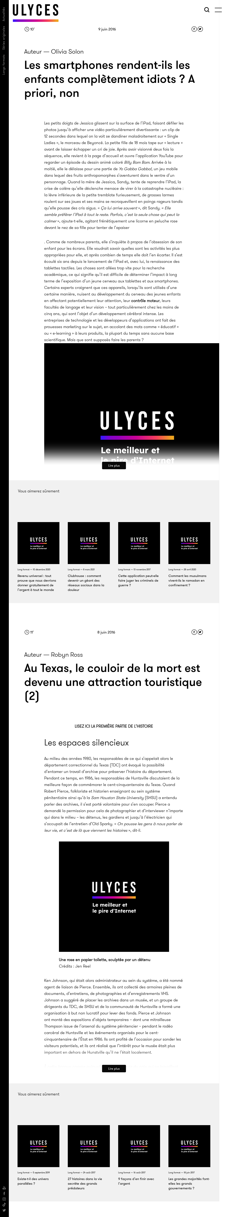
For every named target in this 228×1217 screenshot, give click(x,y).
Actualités (4, 14)
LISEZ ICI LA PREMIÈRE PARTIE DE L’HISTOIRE (114, 726)
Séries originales (4, 38)
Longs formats (4, 64)
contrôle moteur (145, 301)
